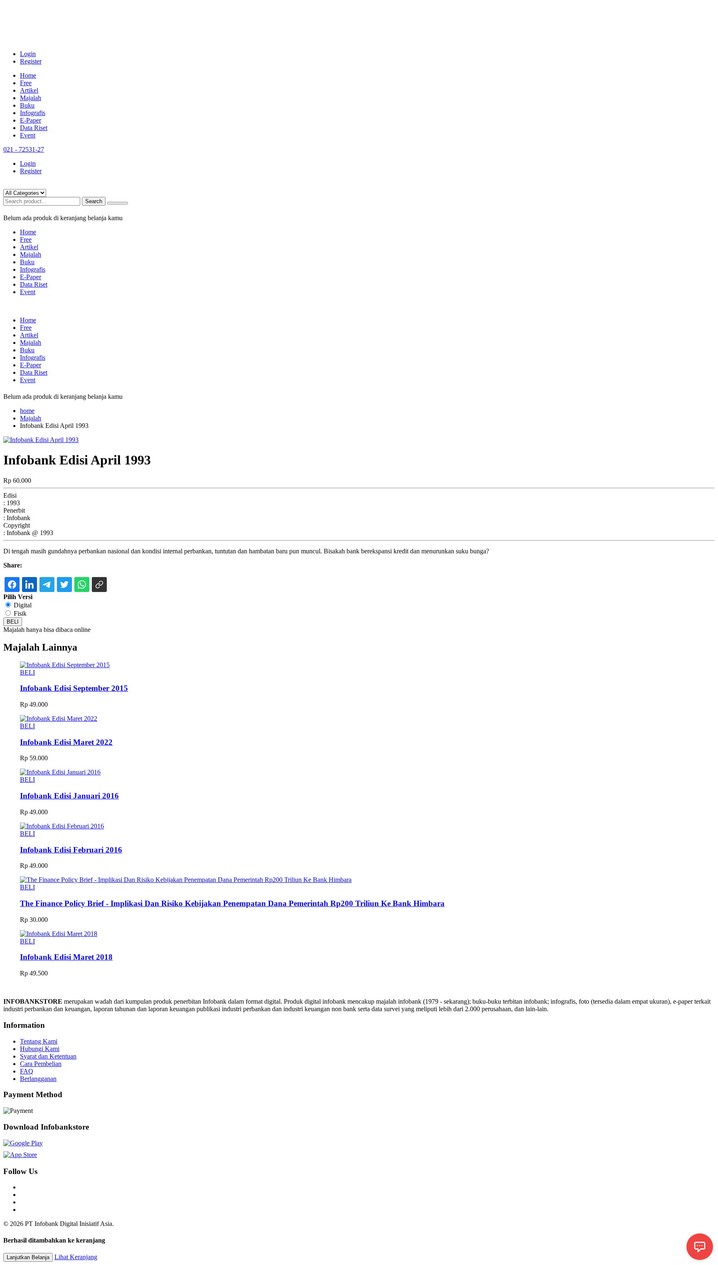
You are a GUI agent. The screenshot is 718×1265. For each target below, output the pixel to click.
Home (28, 75)
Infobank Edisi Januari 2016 (69, 795)
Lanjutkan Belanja (28, 1257)
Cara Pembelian (40, 1063)
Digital (23, 605)
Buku (27, 105)
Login (28, 53)
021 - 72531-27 (23, 149)
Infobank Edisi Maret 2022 (66, 742)
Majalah (30, 97)
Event (27, 135)
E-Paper (30, 120)
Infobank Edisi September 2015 (74, 688)
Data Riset (33, 127)
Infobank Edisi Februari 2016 (71, 849)
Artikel (29, 90)
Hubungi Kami (39, 1048)
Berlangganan (38, 1078)
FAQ (26, 1071)
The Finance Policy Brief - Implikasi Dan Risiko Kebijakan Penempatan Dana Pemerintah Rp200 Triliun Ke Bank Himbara (232, 903)
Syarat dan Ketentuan (48, 1056)
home (27, 410)
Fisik (20, 613)
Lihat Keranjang (75, 1256)
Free (26, 82)
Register (31, 61)
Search (93, 201)
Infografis (32, 112)
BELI (13, 622)
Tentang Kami (38, 1041)
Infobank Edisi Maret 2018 (66, 957)
